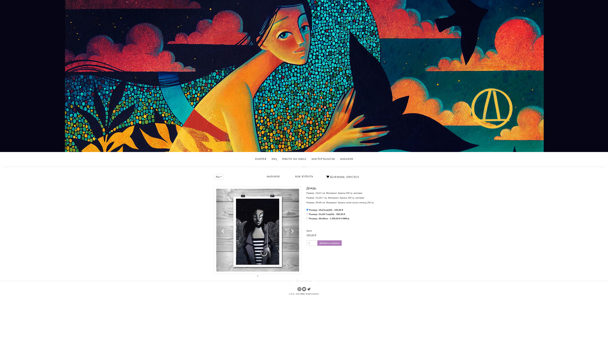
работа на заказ (294, 159)
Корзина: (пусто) (344, 177)
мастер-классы (323, 159)
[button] (219, 176)
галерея (260, 159)
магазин (346, 159)
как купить (304, 176)
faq (274, 159)
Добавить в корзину (330, 243)
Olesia (302, 294)
